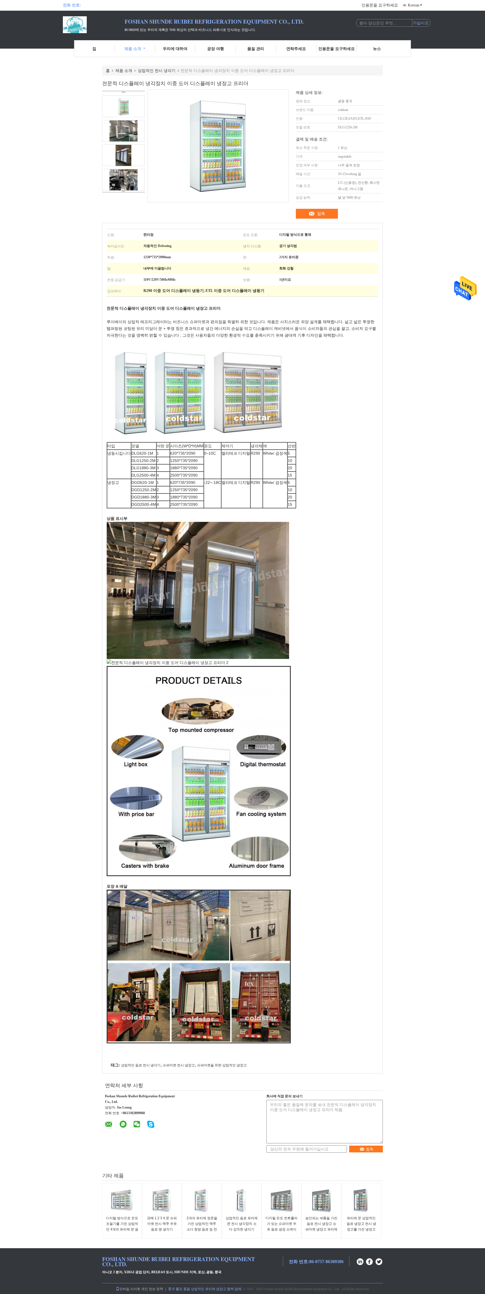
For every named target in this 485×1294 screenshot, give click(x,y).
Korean (413, 5)
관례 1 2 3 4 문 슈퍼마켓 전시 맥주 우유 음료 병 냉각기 (162, 1223)
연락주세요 (296, 48)
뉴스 (377, 48)
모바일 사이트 (129, 1288)
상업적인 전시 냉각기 (156, 70)
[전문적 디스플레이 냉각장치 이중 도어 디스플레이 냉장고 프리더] (123, 106)
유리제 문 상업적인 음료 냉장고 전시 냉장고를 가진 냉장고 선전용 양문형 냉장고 (361, 1226)
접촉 (321, 213)
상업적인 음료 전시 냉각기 (141, 1065)
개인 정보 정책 (152, 1288)
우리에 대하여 (175, 48)
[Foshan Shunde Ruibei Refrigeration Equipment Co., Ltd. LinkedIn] (360, 1261)
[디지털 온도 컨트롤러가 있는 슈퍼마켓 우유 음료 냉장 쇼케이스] (281, 1200)
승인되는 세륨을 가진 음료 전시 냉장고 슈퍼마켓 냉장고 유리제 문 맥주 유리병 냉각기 (321, 1229)
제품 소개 (132, 48)
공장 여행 (215, 48)
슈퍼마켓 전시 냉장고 (179, 1065)
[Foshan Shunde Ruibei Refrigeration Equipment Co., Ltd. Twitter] (379, 1261)
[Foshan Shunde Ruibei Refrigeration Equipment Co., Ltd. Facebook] (369, 1261)
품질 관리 (255, 48)
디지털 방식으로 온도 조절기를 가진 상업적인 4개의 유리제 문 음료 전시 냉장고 (122, 1226)
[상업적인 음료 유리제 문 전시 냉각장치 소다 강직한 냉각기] (241, 1200)
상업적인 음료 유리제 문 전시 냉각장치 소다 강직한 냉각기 (242, 1223)
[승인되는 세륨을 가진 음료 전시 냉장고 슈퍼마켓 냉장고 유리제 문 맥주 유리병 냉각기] (321, 1200)
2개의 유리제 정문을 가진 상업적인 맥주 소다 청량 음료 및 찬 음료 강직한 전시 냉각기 (202, 1229)
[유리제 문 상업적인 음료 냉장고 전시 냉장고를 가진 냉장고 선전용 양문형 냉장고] (361, 1200)
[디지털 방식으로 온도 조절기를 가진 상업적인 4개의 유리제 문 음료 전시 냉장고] (122, 1200)
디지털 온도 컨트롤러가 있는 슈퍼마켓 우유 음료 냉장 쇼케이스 (282, 1226)
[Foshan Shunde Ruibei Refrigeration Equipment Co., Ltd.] (94, 24)
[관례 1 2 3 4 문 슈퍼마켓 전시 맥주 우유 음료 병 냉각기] (162, 1200)
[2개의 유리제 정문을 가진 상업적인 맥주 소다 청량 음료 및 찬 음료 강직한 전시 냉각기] (201, 1200)
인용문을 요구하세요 (380, 5)
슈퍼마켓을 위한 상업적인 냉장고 (222, 1065)
